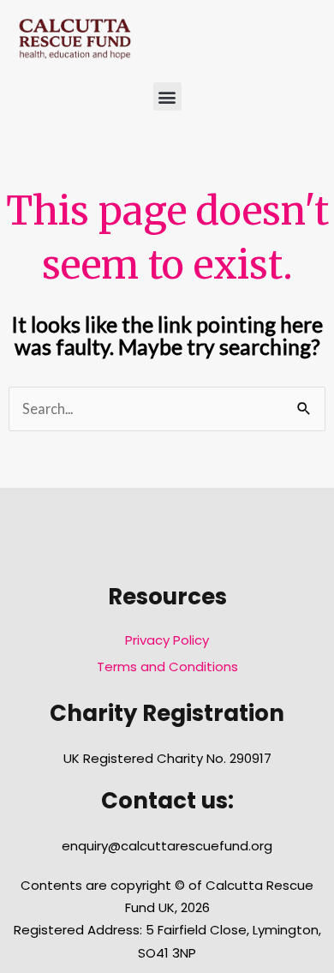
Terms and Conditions (167, 667)
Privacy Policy (167, 640)
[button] (167, 96)
